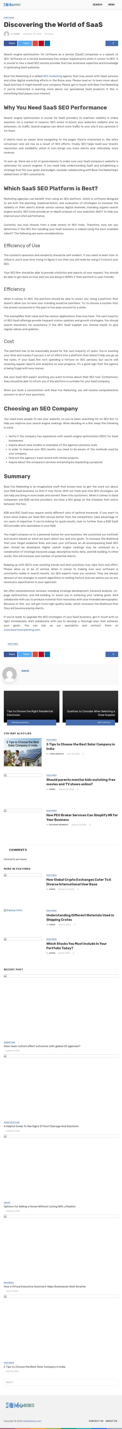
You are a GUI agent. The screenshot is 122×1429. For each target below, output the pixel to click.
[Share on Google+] (35, 43)
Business (9, 1283)
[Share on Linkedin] (47, 43)
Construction (11, 1122)
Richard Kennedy (58, 825)
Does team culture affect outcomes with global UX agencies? (42, 1046)
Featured (9, 18)
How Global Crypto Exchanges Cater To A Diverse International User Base (78, 882)
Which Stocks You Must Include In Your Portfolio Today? (76, 946)
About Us (111, 1421)
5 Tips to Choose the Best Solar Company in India (80, 746)
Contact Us (96, 1421)
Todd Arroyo (56, 754)
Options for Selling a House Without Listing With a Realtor (40, 1206)
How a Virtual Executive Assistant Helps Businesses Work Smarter (45, 1286)
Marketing (9, 1042)
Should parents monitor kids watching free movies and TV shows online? (80, 782)
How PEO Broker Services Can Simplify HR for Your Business (82, 817)
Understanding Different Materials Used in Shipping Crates (80, 917)
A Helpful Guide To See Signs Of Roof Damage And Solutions (41, 1126)
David (17, 34)
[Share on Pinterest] (41, 43)
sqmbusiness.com (32, 1421)
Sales (7, 1203)
